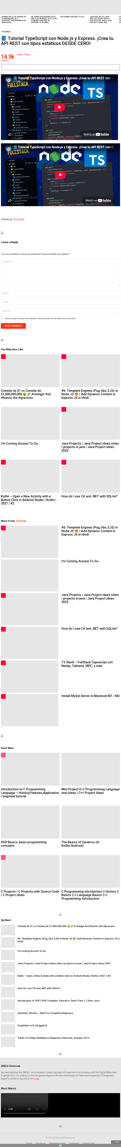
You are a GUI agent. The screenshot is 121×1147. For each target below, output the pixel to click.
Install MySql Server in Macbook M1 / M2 (90, 696)
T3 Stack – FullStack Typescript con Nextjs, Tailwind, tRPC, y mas (87, 664)
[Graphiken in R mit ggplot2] (8, 1029)
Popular (3, 755)
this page (34, 1078)
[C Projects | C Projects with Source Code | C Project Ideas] (30, 871)
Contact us (40, 1143)
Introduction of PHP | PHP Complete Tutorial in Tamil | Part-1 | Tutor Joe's (58, 1000)
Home (29, 1143)
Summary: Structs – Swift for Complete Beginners (45, 1013)
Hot (3, 356)
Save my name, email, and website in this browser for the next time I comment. (40, 318)
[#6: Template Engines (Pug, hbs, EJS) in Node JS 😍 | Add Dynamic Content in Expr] (44, 7)
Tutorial (21, 521)
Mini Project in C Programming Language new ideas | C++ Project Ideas (90, 791)
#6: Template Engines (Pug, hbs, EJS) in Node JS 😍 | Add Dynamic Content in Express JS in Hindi (44, 19)
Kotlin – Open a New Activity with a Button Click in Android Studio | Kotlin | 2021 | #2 (28, 499)
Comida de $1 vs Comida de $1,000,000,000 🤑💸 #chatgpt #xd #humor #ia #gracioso (14, 19)
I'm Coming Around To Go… (72, 17)
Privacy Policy (89, 1143)
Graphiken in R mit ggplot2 (32, 1025)
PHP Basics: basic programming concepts (24, 844)
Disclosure (74, 1143)
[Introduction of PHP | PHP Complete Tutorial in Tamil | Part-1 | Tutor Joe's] (8, 1004)
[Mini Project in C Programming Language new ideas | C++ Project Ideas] (90, 769)
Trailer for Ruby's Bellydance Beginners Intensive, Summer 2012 (53, 1038)
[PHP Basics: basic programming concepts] (30, 822)
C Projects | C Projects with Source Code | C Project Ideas (30, 893)
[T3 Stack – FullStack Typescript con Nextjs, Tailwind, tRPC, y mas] (29, 676)
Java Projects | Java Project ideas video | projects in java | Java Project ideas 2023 (101, 19)
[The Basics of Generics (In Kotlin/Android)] (90, 822)
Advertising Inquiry (57, 1143)
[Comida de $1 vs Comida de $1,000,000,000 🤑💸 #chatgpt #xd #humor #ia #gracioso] (14, 7)
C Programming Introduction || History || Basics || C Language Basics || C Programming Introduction (90, 895)
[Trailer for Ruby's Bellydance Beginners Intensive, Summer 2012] (8, 1042)
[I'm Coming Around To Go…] (73, 7)
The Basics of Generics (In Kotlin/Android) (80, 844)
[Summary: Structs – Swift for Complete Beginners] (8, 1017)
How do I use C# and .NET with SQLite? (89, 496)
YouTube (18, 219)
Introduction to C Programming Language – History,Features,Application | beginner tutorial (30, 792)
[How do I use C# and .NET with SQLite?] (90, 476)
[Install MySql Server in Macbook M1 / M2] (29, 710)
